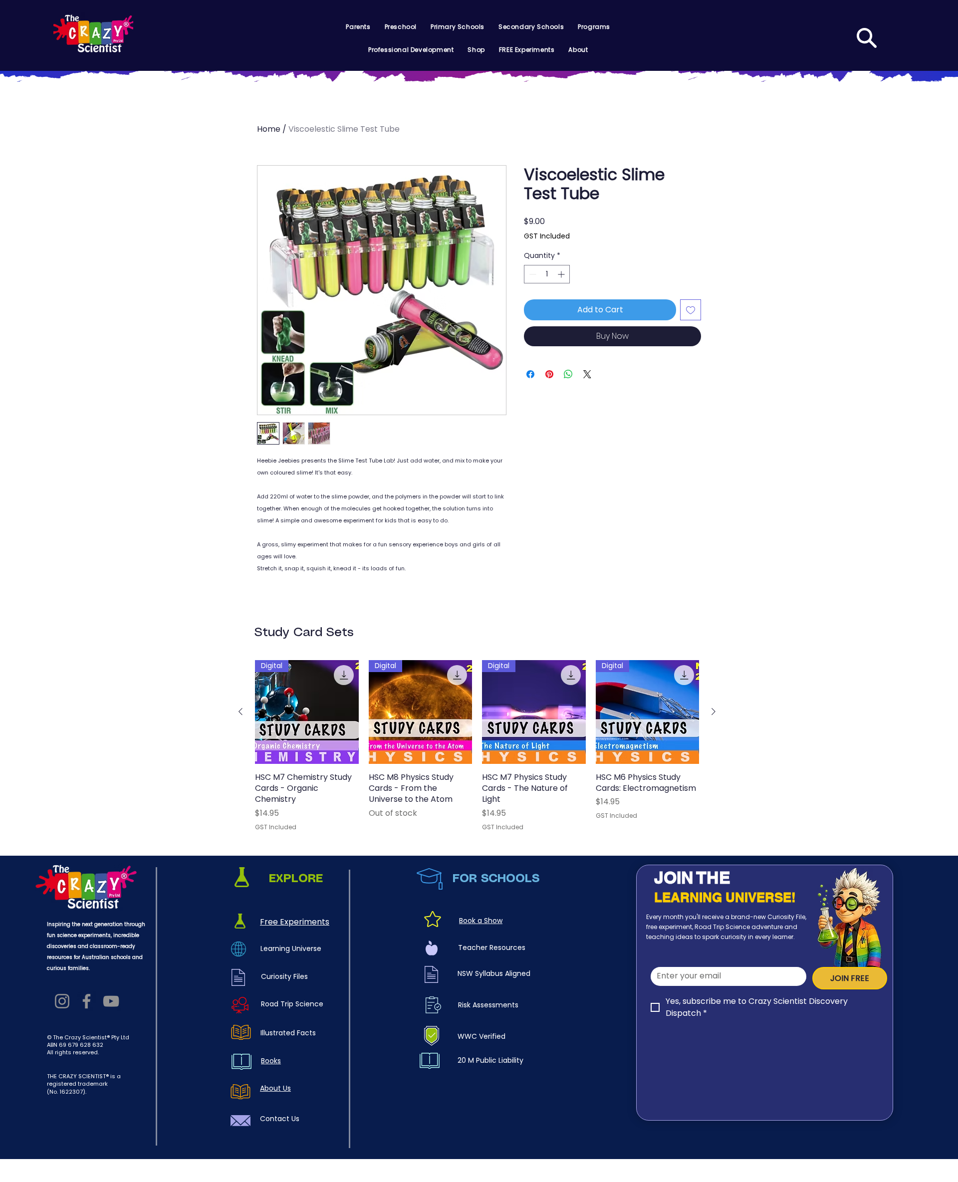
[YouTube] (111, 1001)
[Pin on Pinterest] (549, 374)
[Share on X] (587, 374)
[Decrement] (531, 274)
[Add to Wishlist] (690, 309)
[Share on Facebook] (530, 374)
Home (268, 129)
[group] (477, 746)
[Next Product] (713, 711)
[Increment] (562, 274)
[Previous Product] (240, 711)
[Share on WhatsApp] (568, 374)
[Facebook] (86, 1001)
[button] (358, 26)
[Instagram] (62, 1001)
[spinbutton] (547, 274)
